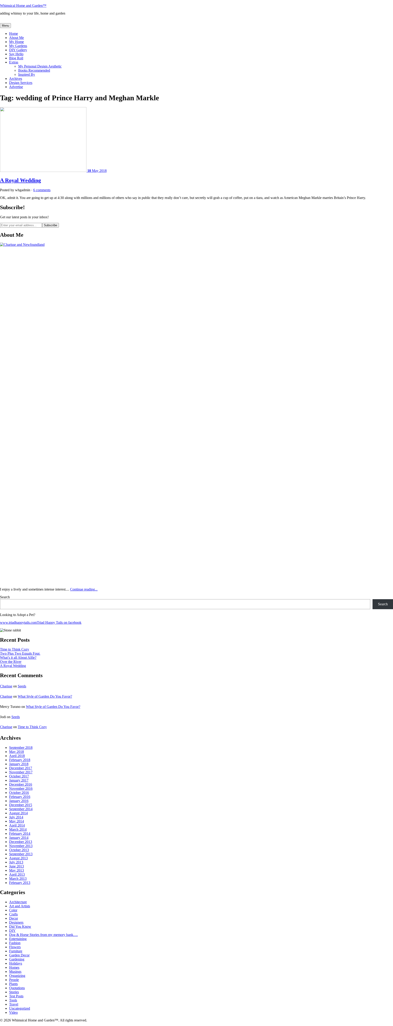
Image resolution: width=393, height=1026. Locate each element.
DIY (12, 931)
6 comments (41, 190)
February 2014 (19, 833)
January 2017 (18, 780)
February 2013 (19, 883)
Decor (13, 918)
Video (13, 1012)
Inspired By (26, 74)
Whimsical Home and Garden (23, 6)
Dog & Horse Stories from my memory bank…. (43, 935)
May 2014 (16, 821)
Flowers (15, 947)
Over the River (10, 662)
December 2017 (20, 768)
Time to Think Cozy (14, 649)
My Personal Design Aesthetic (40, 66)
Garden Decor (19, 955)
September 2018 (21, 747)
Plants (13, 984)
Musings (15, 971)
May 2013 (16, 870)
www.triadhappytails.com (18, 622)
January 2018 (18, 764)
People (14, 980)
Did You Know (20, 926)
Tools (13, 1000)
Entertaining (18, 939)
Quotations (17, 988)
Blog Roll (16, 58)
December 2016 (20, 784)
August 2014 (18, 813)
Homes (14, 967)
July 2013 (16, 862)
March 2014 (18, 829)
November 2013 (21, 846)
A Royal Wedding (20, 180)
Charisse (6, 686)
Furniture (15, 951)
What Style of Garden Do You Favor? (45, 696)
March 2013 (18, 878)
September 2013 (21, 854)
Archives (15, 78)
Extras (13, 62)
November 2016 (21, 788)
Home (13, 33)
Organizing (17, 976)
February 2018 (19, 760)
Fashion (14, 943)
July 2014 (16, 817)
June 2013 (16, 866)
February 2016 (19, 797)
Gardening (16, 959)
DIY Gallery (18, 50)
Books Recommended (34, 70)
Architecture (18, 902)
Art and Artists (19, 906)
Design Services (20, 83)
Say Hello (16, 54)
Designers (16, 922)
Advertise (16, 87)
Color (13, 910)
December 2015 (20, 805)
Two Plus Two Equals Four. (20, 653)
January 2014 (18, 838)
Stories (14, 992)
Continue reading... (84, 589)
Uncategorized (19, 1008)
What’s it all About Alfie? (18, 657)
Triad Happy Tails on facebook (59, 622)
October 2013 (19, 850)
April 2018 (17, 756)
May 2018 (16, 752)
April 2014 (17, 825)
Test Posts (16, 996)
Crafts (13, 914)
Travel (13, 1004)
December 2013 (20, 842)
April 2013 (17, 874)
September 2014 (21, 809)
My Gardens (18, 46)
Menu (5, 25)
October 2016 (19, 793)
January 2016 (18, 801)
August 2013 (18, 858)
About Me (16, 38)
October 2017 (19, 776)
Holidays (15, 963)
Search (5, 597)
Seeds (22, 686)
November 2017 (21, 772)
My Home (16, 42)
